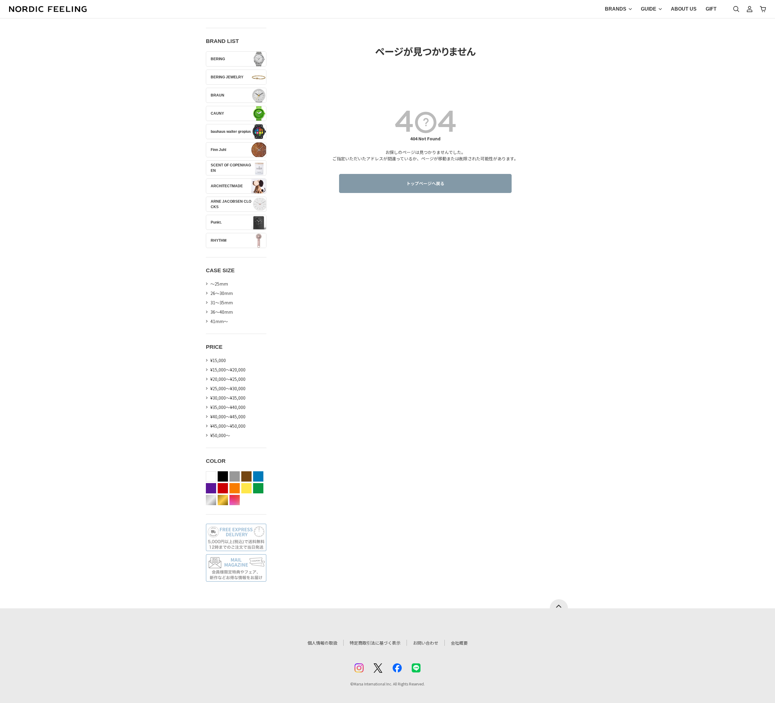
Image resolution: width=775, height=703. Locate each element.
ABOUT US (684, 8)
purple (211, 488)
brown (246, 476)
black (223, 476)
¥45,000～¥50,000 (228, 426)
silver (211, 500)
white (211, 476)
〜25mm (219, 284)
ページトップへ (559, 603)
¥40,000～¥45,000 (228, 417)
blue (258, 476)
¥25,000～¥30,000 (228, 388)
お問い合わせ (425, 643)
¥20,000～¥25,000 (228, 379)
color (234, 500)
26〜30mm (221, 293)
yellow (246, 488)
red (223, 488)
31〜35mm (221, 302)
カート (763, 9)
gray (234, 476)
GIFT (711, 8)
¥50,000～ (220, 435)
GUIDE (648, 8)
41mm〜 (219, 321)
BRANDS (615, 8)
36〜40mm (221, 312)
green (258, 488)
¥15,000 (218, 360)
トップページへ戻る (425, 183)
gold (223, 500)
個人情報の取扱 (322, 643)
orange (234, 488)
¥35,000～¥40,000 (228, 407)
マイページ (750, 9)
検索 (736, 9)
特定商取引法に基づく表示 (375, 643)
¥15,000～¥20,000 (228, 370)
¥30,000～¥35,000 (228, 398)
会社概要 (459, 643)
